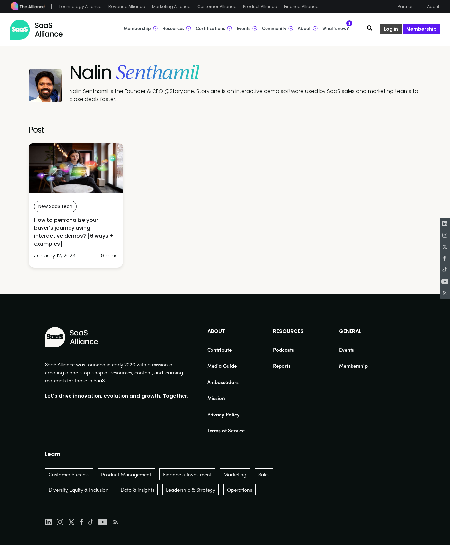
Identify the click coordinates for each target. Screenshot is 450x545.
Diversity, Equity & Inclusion (79, 489)
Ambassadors (223, 382)
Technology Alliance (80, 6)
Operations (239, 489)
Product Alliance (260, 6)
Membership (421, 29)
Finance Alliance (301, 6)
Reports (282, 365)
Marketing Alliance (171, 6)
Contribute (219, 349)
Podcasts (283, 349)
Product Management (126, 474)
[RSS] (445, 293)
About (433, 6)
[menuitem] (226, 350)
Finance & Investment (187, 474)
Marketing (234, 474)
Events (346, 349)
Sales (263, 474)
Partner (405, 6)
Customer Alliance (217, 6)
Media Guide (222, 365)
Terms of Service (226, 430)
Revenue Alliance (126, 6)
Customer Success (69, 474)
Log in (391, 29)
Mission (216, 398)
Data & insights (137, 489)
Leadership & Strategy (190, 489)
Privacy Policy (223, 414)
